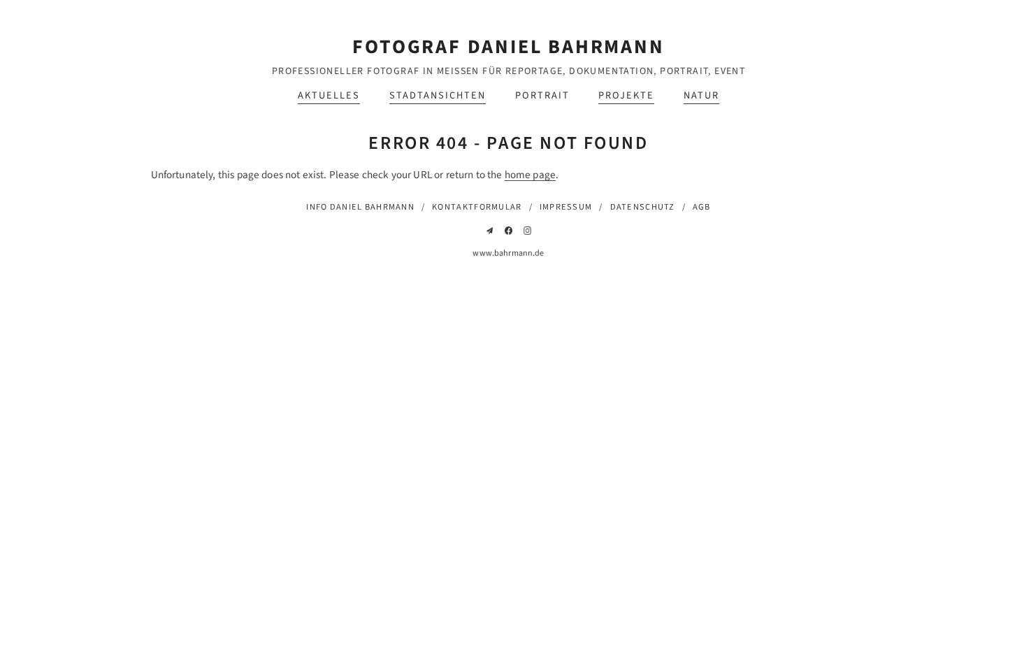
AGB (702, 207)
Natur (701, 95)
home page (530, 174)
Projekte (626, 95)
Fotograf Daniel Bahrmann (508, 47)
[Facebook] (509, 230)
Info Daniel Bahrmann (360, 207)
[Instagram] (528, 230)
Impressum (566, 207)
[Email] (490, 230)
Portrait (542, 95)
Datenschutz (642, 207)
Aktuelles (329, 95)
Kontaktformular (476, 207)
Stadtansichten (437, 95)
